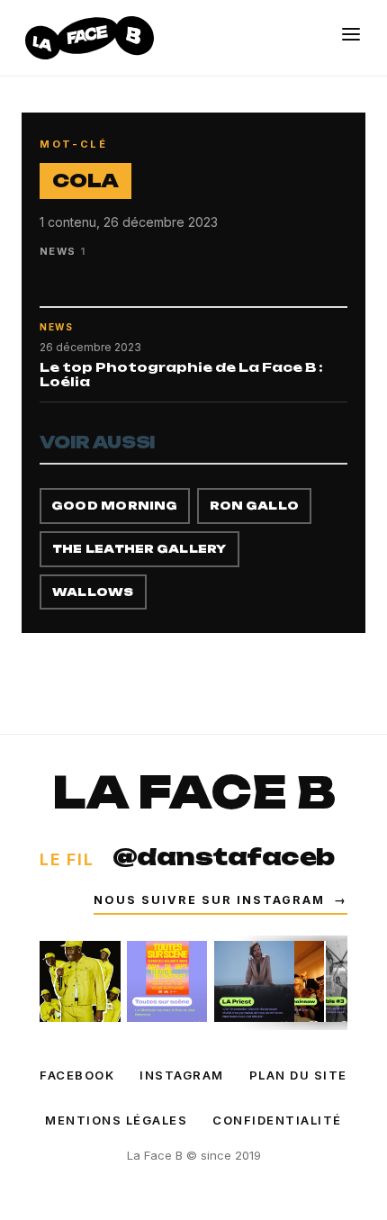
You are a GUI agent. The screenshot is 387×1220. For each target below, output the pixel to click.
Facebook (77, 1075)
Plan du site (298, 1075)
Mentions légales (116, 1120)
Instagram (182, 1075)
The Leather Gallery (139, 549)
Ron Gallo (254, 505)
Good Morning (114, 505)
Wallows (93, 592)
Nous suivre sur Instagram (220, 900)
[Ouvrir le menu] (351, 34)
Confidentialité (277, 1120)
